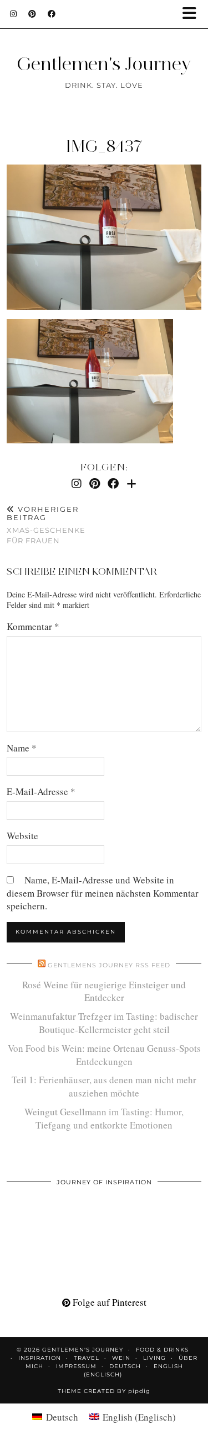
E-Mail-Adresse (41, 791)
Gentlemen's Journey (104, 63)
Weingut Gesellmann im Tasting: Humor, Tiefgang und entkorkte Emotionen (104, 1118)
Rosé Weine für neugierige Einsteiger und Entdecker (104, 991)
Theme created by (104, 1391)
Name (22, 747)
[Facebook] (52, 14)
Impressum (76, 1366)
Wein (121, 1358)
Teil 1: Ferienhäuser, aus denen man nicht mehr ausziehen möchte (104, 1086)
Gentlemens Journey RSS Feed (109, 965)
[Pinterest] (32, 14)
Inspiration (39, 1358)
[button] (193, 14)
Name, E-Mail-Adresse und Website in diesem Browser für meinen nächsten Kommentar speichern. (103, 893)
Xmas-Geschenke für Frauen (46, 525)
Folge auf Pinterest (108, 1302)
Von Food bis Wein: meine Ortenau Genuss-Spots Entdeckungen (104, 1055)
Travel (86, 1358)
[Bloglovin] (131, 483)
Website (22, 835)
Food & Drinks (162, 1349)
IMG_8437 (104, 146)
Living (154, 1358)
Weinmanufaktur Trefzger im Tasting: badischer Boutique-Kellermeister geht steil (104, 1023)
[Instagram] (13, 14)
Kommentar (33, 626)
